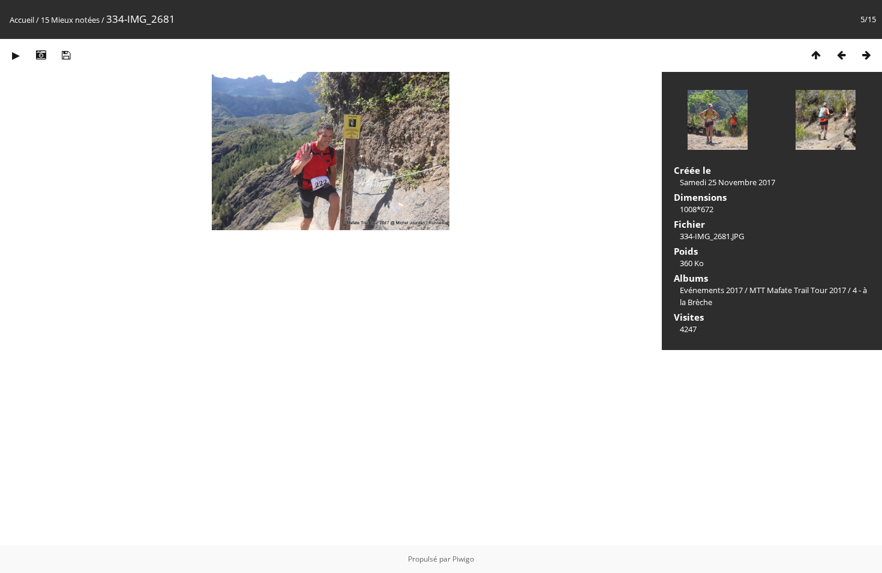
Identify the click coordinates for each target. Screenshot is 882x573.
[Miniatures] (816, 55)
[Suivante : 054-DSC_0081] (866, 55)
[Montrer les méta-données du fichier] (40, 55)
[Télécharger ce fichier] (66, 55)
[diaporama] (15, 55)
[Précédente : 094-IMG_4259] (841, 55)
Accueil (22, 19)
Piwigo (463, 559)
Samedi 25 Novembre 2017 (727, 182)
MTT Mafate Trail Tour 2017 (797, 290)
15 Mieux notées (70, 19)
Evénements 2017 (711, 290)
